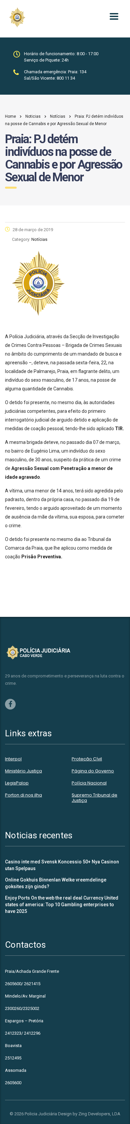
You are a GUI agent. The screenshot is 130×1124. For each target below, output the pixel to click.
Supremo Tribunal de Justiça (94, 797)
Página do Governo (93, 771)
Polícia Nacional (89, 783)
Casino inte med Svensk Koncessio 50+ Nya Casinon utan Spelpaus (62, 865)
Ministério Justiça (23, 771)
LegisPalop (17, 783)
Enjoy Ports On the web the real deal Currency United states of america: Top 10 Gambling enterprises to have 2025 (61, 904)
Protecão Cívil (87, 759)
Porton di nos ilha (23, 795)
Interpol (13, 759)
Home (10, 116)
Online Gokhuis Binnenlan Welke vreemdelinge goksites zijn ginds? (55, 883)
